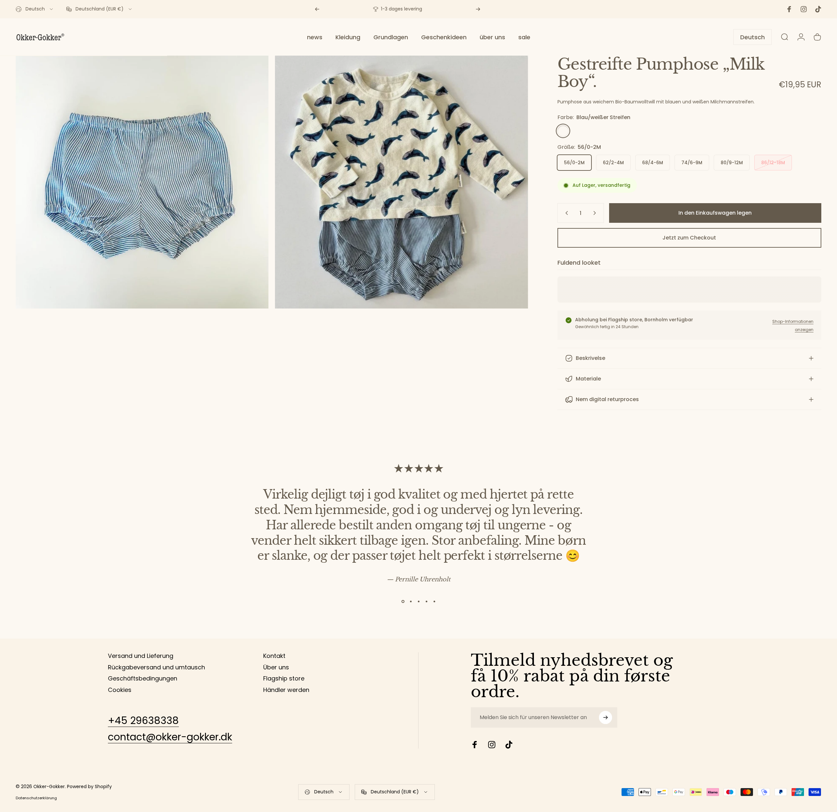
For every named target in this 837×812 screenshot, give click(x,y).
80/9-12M (732, 162)
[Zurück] (317, 9)
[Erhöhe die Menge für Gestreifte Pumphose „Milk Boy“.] (596, 212)
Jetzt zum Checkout (689, 237)
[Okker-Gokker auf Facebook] (475, 745)
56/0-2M (574, 162)
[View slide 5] (434, 601)
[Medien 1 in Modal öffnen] (142, 182)
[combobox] (35, 9)
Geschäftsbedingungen (142, 678)
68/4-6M (652, 162)
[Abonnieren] (605, 717)
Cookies (119, 690)
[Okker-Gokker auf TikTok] (509, 745)
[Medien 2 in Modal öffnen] (401, 182)
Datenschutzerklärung (36, 798)
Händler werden (286, 690)
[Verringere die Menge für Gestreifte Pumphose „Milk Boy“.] (565, 212)
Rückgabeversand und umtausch (156, 667)
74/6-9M (691, 162)
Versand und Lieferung (140, 656)
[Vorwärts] (478, 9)
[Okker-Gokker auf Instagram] (492, 745)
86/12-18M (773, 162)
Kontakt (274, 656)
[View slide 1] (403, 601)
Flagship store (283, 678)
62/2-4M (613, 162)
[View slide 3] (418, 601)
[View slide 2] (411, 601)
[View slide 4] (426, 601)
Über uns (276, 667)
